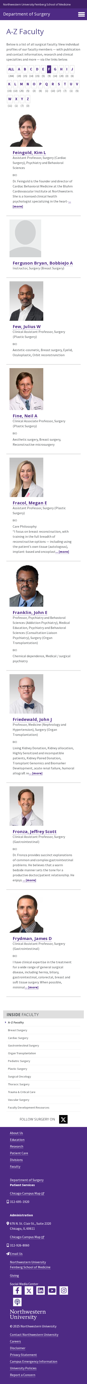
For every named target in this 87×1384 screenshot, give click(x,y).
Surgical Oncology (19, 1076)
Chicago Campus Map (25, 1193)
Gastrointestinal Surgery (23, 1045)
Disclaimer (17, 1348)
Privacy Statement (23, 1355)
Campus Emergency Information (33, 1361)
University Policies (23, 1368)
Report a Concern (22, 1375)
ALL (11, 69)
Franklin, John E (30, 612)
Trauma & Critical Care (21, 1092)
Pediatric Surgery (19, 1061)
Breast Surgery (17, 1030)
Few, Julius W (27, 326)
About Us (16, 1133)
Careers (15, 1341)
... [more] (62, 551)
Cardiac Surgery (18, 1038)
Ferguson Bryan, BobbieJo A (43, 263)
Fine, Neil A (25, 416)
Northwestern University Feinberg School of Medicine (37, 4)
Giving (14, 1275)
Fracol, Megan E (30, 503)
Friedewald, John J (32, 719)
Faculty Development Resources (28, 1107)
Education (17, 1139)
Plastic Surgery (17, 1069)
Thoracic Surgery (19, 1084)
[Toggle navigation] (81, 14)
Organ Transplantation (22, 1053)
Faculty (15, 1166)
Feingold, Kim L (29, 152)
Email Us (16, 1254)
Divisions (16, 1160)
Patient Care (19, 1153)
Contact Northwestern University (34, 1334)
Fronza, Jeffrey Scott (35, 831)
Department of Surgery (26, 14)
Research (16, 1146)
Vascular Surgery (18, 1100)
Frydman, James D (32, 938)
